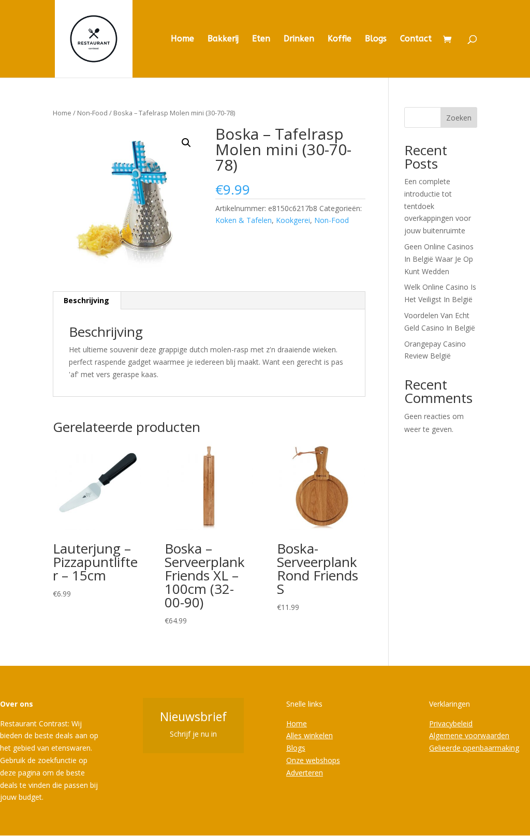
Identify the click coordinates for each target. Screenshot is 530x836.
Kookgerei (293, 220)
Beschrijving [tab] (86, 300)
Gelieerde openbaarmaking (474, 748)
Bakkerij (223, 39)
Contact (416, 39)
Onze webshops (313, 760)
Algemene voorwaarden (469, 735)
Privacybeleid (451, 723)
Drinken (299, 39)
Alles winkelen (309, 735)
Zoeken (459, 118)
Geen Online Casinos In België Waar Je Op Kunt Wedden (439, 259)
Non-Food (92, 112)
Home (182, 39)
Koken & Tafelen (243, 220)
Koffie (339, 39)
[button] (186, 142)
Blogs (376, 39)
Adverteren (304, 773)
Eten (261, 39)
